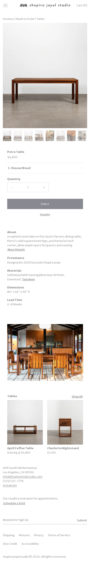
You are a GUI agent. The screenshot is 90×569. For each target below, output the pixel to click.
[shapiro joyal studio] (45, 5)
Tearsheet (28, 279)
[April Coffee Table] (25, 422)
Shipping (9, 535)
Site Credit (10, 544)
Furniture (8, 19)
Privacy (38, 535)
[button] (45, 204)
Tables (41, 19)
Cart (81, 5)
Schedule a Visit (14, 503)
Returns (24, 535)
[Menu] (7, 6)
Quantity (13, 179)
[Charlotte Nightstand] (65, 422)
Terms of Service (59, 535)
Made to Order (25, 19)
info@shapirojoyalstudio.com (22, 476)
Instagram (10, 485)
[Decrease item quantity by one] (12, 187)
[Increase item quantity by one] (43, 187)
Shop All (77, 396)
